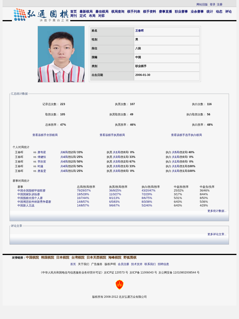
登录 (212, 4)
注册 (219, 4)
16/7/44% (83, 198)
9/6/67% (114, 205)
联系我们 (150, 264)
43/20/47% (148, 190)
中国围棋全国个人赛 (30, 198)
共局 (64, 152)
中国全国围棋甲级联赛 (32, 190)
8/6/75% (147, 198)
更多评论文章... (216, 234)
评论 (228, 11)
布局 (92, 16)
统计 (210, 11)
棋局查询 (117, 11)
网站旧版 (202, 4)
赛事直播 (165, 11)
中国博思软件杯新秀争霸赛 (34, 201)
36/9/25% (115, 190)
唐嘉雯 (42, 171)
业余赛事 (197, 11)
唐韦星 (42, 152)
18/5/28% (83, 194)
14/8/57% (83, 201)
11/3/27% (115, 194)
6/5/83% (114, 201)
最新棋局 (86, 11)
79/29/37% (84, 190)
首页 (73, 11)
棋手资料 (149, 11)
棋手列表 (133, 11)
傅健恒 (42, 157)
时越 (40, 166)
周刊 (73, 16)
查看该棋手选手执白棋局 (186, 135)
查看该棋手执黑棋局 (112, 135)
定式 (83, 16)
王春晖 (139, 30)
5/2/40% (147, 205)
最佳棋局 (102, 11)
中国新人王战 (26, 205)
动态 (219, 11)
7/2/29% (147, 194)
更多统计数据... (216, 211)
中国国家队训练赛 (29, 194)
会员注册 (123, 264)
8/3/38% (147, 201)
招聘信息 (163, 264)
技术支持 (136, 264)
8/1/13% (114, 198)
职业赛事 (181, 11)
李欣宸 (42, 161)
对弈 (101, 16)
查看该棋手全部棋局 (45, 135)
